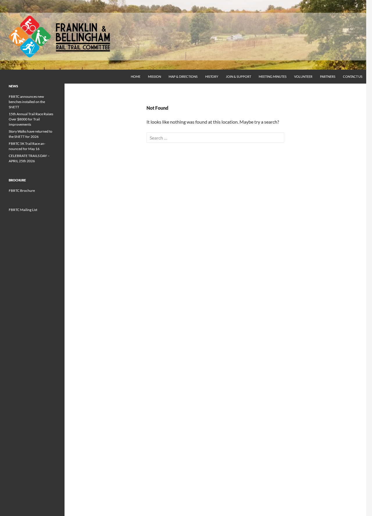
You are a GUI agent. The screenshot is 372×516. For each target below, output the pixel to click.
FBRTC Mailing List (23, 210)
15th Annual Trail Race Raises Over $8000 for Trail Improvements (31, 119)
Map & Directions (183, 76)
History (211, 76)
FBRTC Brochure (22, 190)
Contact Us (352, 76)
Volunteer (303, 76)
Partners (327, 76)
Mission (154, 76)
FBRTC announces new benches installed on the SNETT (27, 101)
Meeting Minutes (273, 76)
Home (135, 76)
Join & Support (238, 76)
